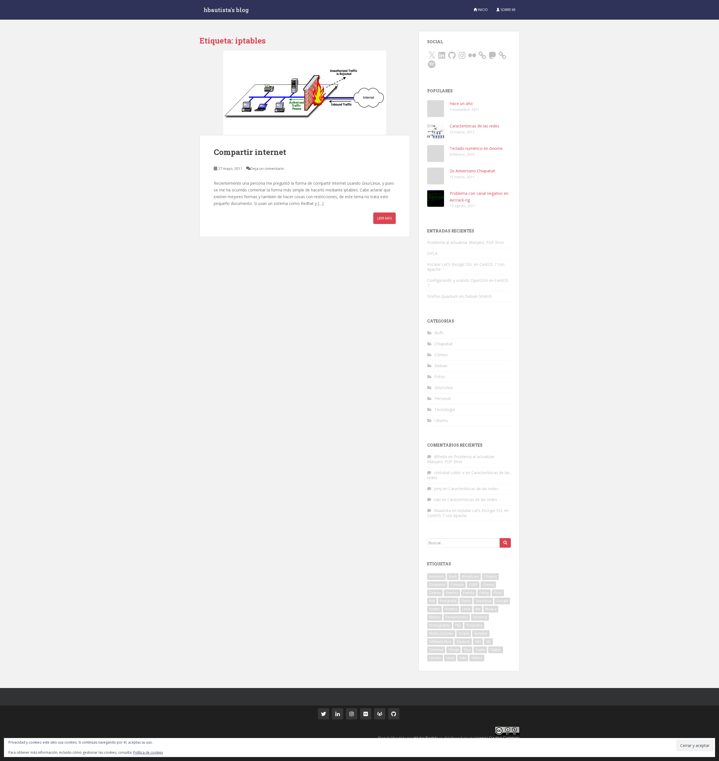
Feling (484, 592)
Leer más (384, 218)
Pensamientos (456, 617)
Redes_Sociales (441, 633)
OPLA (432, 253)
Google (502, 600)
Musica (490, 609)
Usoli (450, 657)
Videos (476, 657)
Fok (432, 600)
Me (477, 609)
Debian (440, 365)
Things (453, 649)
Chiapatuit (443, 343)
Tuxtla (480, 649)
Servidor (481, 633)
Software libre (440, 641)
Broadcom (470, 576)
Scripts (463, 633)
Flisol (498, 592)
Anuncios (436, 576)
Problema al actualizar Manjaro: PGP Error (465, 242)
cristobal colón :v (449, 472)
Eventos (452, 592)
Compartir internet (250, 152)
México (434, 617)
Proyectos (474, 625)
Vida (462, 657)
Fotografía (448, 600)
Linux (466, 609)
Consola (457, 584)
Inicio (482, 9)
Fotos (439, 376)
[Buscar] (505, 543)
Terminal (436, 649)
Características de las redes (474, 126)
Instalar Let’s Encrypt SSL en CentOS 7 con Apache (465, 267)
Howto (434, 609)
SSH (478, 641)
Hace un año (461, 103)
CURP (473, 584)
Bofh (438, 332)
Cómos (441, 354)
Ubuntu (441, 420)
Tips (467, 649)
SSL (488, 641)
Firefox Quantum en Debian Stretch (459, 296)
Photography (439, 625)
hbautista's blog (226, 9)
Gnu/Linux (443, 387)
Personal (442, 398)
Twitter (495, 649)
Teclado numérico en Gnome (476, 148)
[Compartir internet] (304, 93)
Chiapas (490, 576)
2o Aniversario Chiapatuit (472, 170)
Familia (468, 592)
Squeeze (463, 641)
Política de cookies (148, 752)
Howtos (451, 609)
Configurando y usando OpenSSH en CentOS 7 (467, 283)
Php (458, 625)
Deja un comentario (267, 168)
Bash (453, 576)
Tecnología (444, 409)
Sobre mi (507, 9)
